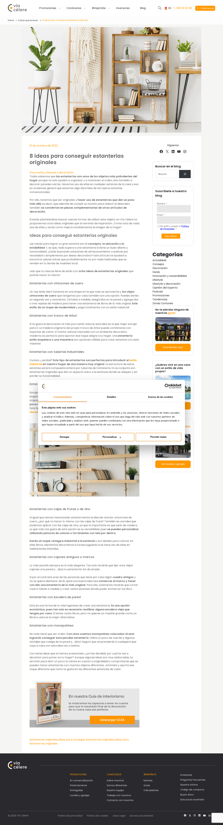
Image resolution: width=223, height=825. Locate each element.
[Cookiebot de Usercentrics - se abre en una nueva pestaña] (167, 386)
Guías (156, 272)
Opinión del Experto (165, 288)
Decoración (37, 172)
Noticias (147, 780)
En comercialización (81, 780)
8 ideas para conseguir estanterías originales (65, 20)
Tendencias (159, 299)
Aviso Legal (119, 815)
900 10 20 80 (184, 8)
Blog (143, 8)
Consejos (158, 264)
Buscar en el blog (168, 166)
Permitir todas (158, 437)
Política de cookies (97, 815)
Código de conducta (192, 789)
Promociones (47, 8)
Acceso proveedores (141, 815)
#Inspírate (149, 774)
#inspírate (99, 8)
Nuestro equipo (115, 790)
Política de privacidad (70, 815)
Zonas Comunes (162, 303)
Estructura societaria (192, 799)
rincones (35, 412)
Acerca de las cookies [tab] (160, 397)
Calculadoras (151, 790)
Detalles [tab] (111, 397)
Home (11, 20)
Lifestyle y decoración (60, 172)
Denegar (64, 437)
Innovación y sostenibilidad (169, 276)
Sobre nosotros (115, 780)
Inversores (123, 8)
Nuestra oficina (189, 784)
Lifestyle (157, 280)
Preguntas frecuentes (192, 780)
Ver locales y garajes (173, 464)
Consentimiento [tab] (62, 397)
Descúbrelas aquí (173, 347)
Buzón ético (187, 794)
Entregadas (76, 790)
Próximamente (78, 785)
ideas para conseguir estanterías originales (86, 739)
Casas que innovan (28, 20)
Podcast (157, 291)
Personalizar (110, 437)
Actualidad (159, 260)
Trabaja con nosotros (119, 795)
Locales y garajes (79, 795)
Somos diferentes (117, 785)
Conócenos (74, 8)
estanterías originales (43, 739)
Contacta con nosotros (120, 800)
